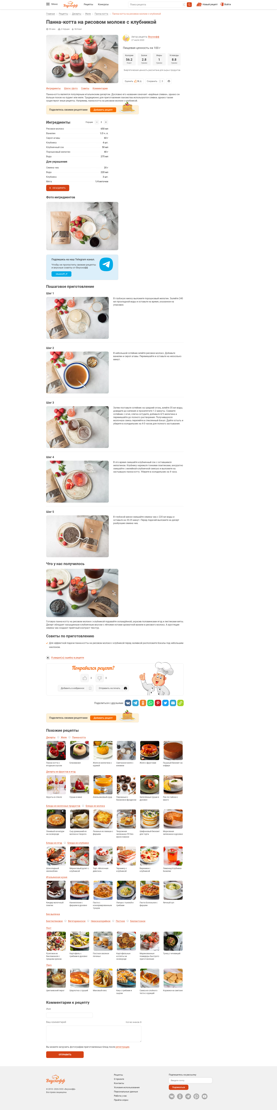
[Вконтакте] (128, 703)
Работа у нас (120, 1096)
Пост (48, 928)
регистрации (122, 1047)
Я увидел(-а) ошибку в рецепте (67, 657)
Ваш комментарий (56, 1022)
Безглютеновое (54, 921)
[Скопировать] (180, 703)
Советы (85, 88)
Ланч (49, 965)
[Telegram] (135, 703)
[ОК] (143, 703)
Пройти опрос (121, 1100)
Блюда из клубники (78, 843)
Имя (48, 1009)
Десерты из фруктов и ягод (61, 771)
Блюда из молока (95, 806)
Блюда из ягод (54, 843)
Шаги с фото (71, 88)
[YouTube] (204, 1096)
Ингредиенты (53, 88)
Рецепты (88, 4)
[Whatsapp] (150, 703)
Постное (120, 921)
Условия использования (127, 1087)
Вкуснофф (153, 36)
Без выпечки (53, 914)
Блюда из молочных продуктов (63, 806)
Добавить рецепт (103, 109)
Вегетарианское (76, 921)
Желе (88, 13)
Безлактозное (137, 921)
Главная (50, 13)
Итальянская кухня (56, 877)
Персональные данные (126, 1091)
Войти (227, 4)
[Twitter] (165, 703)
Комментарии (100, 88)
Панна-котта (101, 13)
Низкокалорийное (100, 921)
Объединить (59, 188)
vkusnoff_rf (61, 274)
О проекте (119, 1079)
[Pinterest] (158, 703)
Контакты (119, 1083)
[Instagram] (196, 1096)
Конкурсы (103, 4)
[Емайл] (173, 703)
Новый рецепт (210, 4)
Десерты (76, 13)
